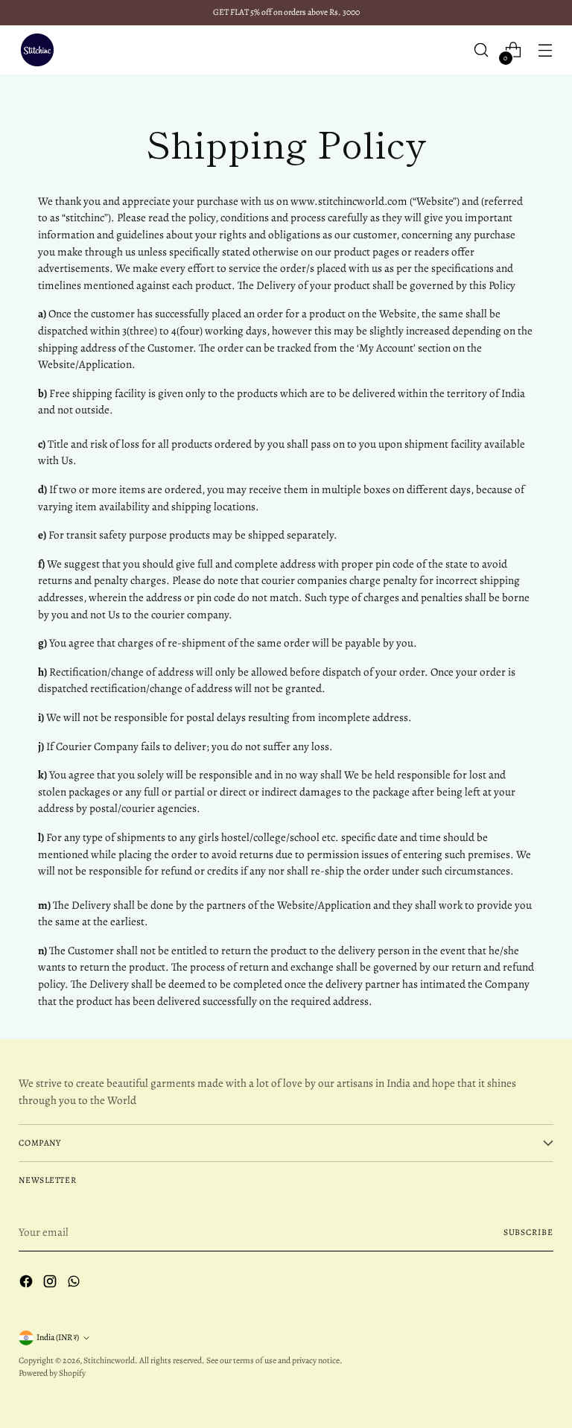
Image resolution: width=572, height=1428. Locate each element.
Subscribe (528, 1232)
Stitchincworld (109, 1360)
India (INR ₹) (57, 1337)
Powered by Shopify (52, 1373)
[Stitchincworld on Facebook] (27, 1284)
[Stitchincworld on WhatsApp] (75, 1284)
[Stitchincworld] (37, 50)
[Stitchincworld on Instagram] (51, 1284)
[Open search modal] (481, 50)
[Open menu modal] (545, 50)
